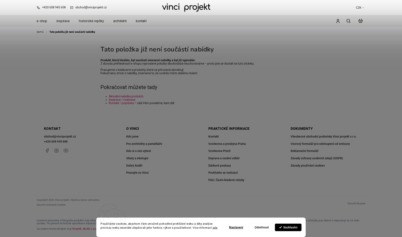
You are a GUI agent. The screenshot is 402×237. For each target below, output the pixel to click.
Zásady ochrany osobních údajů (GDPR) (317, 158)
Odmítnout (262, 227)
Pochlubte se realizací (223, 172)
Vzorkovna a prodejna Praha (227, 143)
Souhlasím (290, 227)
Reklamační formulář (304, 151)
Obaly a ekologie (137, 158)
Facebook (47, 150)
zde (215, 227)
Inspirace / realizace (122, 99)
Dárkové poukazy (219, 165)
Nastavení (236, 227)
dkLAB (86, 228)
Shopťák (76, 228)
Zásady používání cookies (308, 165)
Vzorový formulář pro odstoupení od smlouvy (320, 143)
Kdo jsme (132, 136)
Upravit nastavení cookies (51, 204)
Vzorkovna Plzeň (219, 151)
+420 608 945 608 (56, 141)
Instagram (56, 150)
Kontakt (213, 136)
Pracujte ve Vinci (137, 172)
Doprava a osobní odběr (224, 158)
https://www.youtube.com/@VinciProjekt (66, 150)
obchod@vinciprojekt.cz (60, 136)
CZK (358, 7)
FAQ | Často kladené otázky (226, 180)
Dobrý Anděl (134, 165)
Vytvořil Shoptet (356, 203)
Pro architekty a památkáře (144, 143)
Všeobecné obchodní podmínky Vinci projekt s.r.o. (324, 136)
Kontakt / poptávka (121, 103)
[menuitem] (44, 21)
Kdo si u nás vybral (138, 151)
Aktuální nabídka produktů (126, 96)
